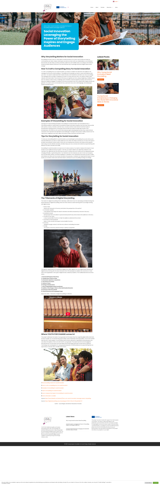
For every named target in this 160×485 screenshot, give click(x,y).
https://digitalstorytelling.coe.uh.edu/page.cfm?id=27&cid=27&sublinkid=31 (63, 401)
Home (92, 7)
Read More (100, 79)
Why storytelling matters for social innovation (53, 382)
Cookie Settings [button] (148, 482)
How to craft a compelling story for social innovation (55, 385)
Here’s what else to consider (49, 396)
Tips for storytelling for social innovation (52, 390)
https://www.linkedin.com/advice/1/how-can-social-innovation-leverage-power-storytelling (68, 398)
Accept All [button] (156, 482)
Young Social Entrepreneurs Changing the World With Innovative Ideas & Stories (107, 99)
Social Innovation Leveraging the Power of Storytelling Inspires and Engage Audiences (77, 424)
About (97, 7)
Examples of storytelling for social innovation (53, 388)
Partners (102, 7)
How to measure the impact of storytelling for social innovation (57, 393)
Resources (109, 7)
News (116, 7)
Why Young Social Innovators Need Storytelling (104, 74)
